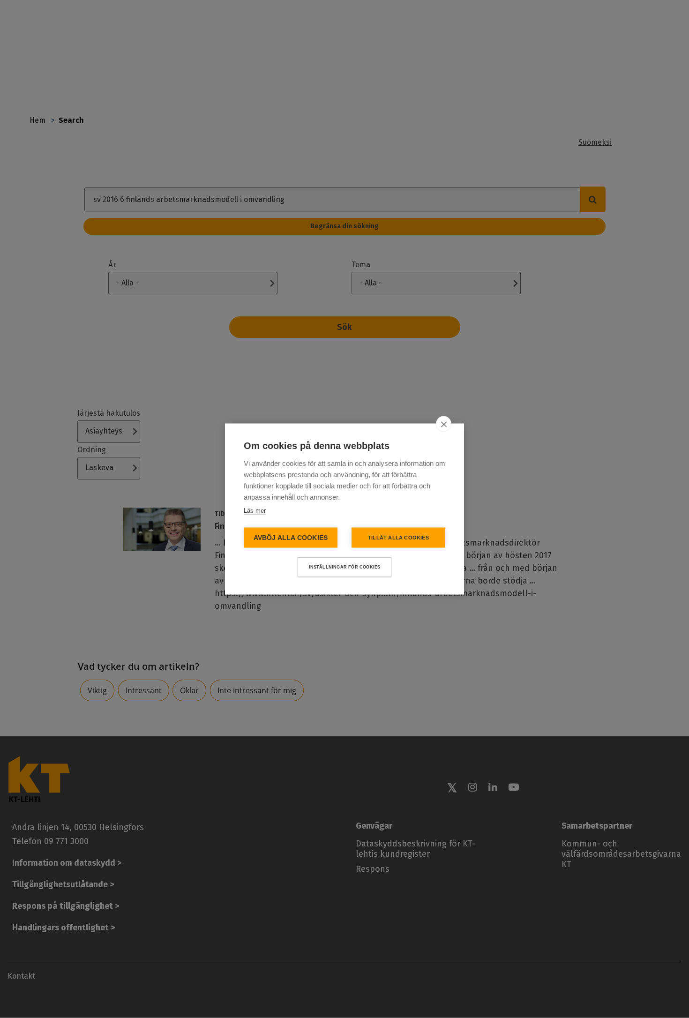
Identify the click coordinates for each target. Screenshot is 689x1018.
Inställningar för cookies (345, 567)
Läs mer (255, 510)
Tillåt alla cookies (398, 537)
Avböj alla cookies (291, 537)
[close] (443, 424)
